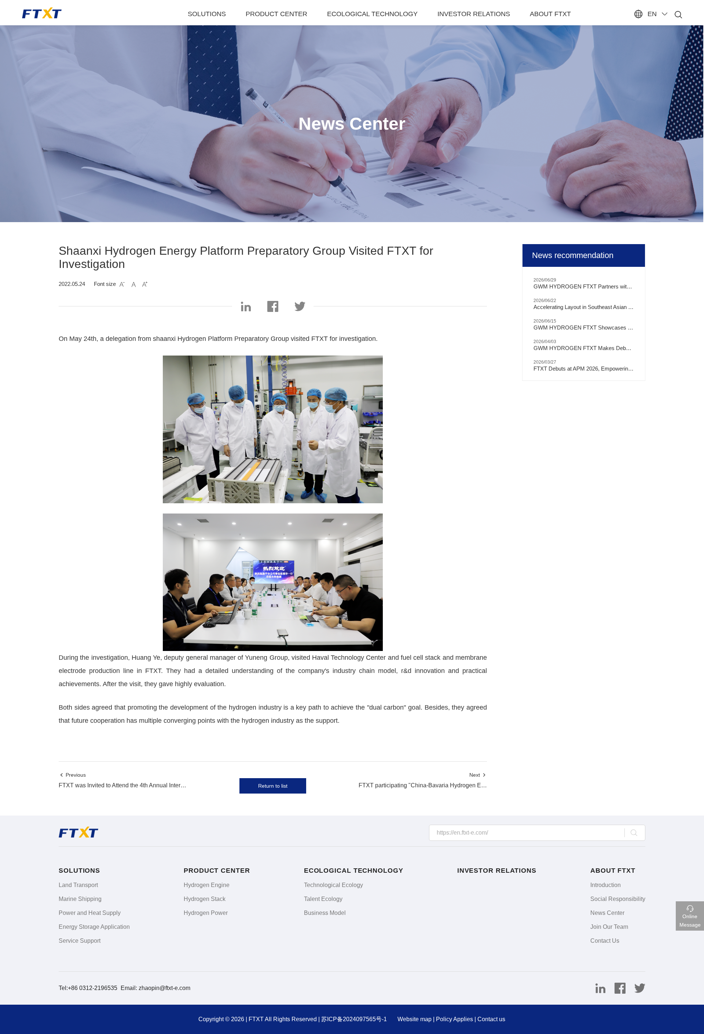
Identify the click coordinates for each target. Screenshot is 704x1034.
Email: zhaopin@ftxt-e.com (155, 988)
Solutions (207, 14)
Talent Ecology (323, 899)
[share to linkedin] (245, 305)
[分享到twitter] (636, 987)
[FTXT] (73, 12)
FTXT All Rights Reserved (283, 1019)
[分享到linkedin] (597, 987)
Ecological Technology (372, 14)
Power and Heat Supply (90, 913)
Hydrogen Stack (204, 899)
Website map (414, 1019)
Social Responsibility (617, 899)
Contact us (491, 1019)
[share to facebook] (272, 305)
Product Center (276, 14)
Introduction (605, 885)
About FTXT (550, 14)
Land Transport (78, 885)
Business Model (325, 913)
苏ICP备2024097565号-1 (354, 1019)
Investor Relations (473, 14)
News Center (607, 913)
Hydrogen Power (206, 913)
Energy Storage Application (94, 927)
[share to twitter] (299, 305)
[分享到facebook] (617, 987)
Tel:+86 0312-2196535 (89, 988)
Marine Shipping (80, 899)
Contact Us (604, 941)
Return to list (272, 786)
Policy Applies (454, 1019)
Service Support (79, 941)
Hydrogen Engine (207, 885)
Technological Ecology (333, 885)
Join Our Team (609, 927)
